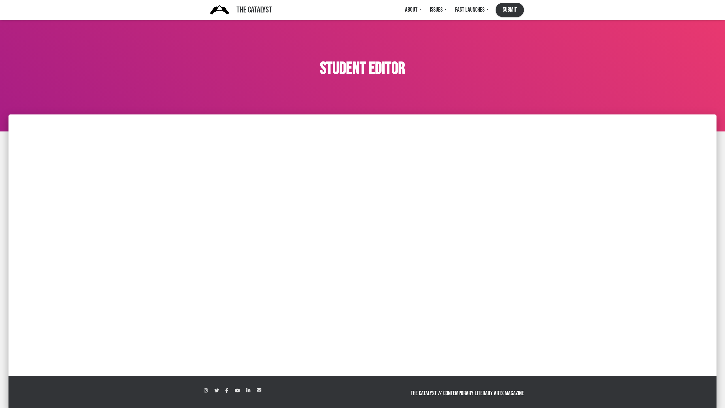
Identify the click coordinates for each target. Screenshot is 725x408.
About (412, 10)
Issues (437, 10)
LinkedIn (248, 390)
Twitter (217, 390)
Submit (510, 10)
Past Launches (470, 10)
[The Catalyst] (219, 10)
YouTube (237, 390)
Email (259, 390)
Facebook (227, 390)
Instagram (206, 390)
